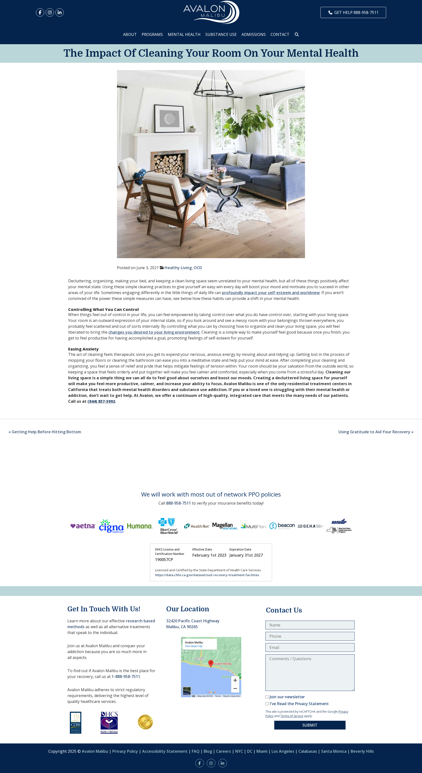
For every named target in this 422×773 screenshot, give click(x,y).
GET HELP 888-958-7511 (356, 12)
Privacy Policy (125, 751)
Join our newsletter (287, 696)
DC (249, 751)
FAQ (196, 751)
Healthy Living (178, 267)
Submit (309, 725)
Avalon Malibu (95, 751)
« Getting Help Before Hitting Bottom (45, 431)
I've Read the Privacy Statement (299, 703)
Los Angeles (283, 751)
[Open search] (297, 34)
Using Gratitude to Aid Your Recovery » (375, 431)
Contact (280, 34)
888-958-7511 (178, 503)
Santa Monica (334, 751)
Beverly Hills (362, 751)
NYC (239, 751)
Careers (223, 751)
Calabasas (307, 751)
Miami (261, 751)
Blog (208, 751)
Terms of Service (291, 716)
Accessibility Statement (165, 751)
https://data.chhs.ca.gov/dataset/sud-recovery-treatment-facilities (207, 575)
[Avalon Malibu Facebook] (40, 12)
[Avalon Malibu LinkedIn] (59, 12)
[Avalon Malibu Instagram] (50, 12)
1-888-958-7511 (126, 676)
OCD (198, 267)
